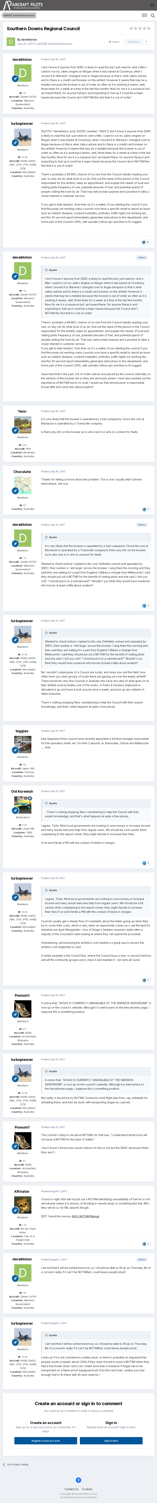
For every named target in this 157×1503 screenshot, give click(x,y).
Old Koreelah (22, 791)
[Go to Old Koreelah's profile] (22, 805)
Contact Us (71, 1489)
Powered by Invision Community (78, 1497)
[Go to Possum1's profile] (22, 1009)
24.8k (24, 157)
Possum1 (22, 995)
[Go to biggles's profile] (22, 744)
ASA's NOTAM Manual (85, 1216)
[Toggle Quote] (46, 269)
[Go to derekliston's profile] (11, 41)
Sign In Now (111, 1440)
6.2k (24, 824)
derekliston (29, 39)
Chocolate (22, 472)
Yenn (22, 411)
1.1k (24, 93)
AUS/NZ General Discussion (55, 43)
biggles (22, 731)
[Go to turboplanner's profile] (22, 137)
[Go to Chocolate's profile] (22, 485)
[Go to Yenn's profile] (22, 425)
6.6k (24, 444)
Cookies (87, 1489)
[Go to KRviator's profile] (22, 1205)
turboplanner (22, 124)
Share (115, 41)
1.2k (24, 1224)
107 (24, 1028)
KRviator (22, 1191)
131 (24, 505)
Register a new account (46, 1440)
